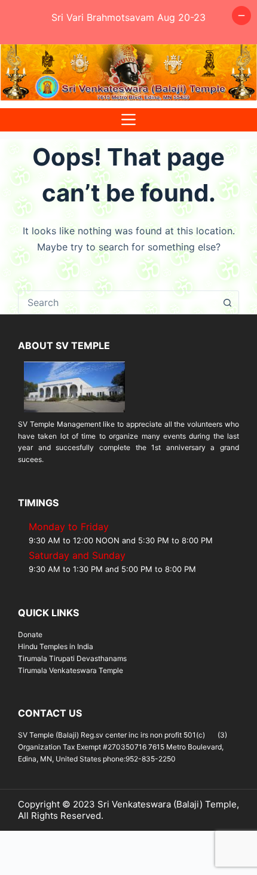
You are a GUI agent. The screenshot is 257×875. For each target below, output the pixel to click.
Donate (30, 634)
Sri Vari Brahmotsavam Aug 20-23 (128, 17)
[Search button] (227, 302)
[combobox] (117, 302)
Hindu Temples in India (55, 646)
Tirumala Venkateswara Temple (70, 670)
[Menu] (128, 119)
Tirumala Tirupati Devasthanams (72, 658)
